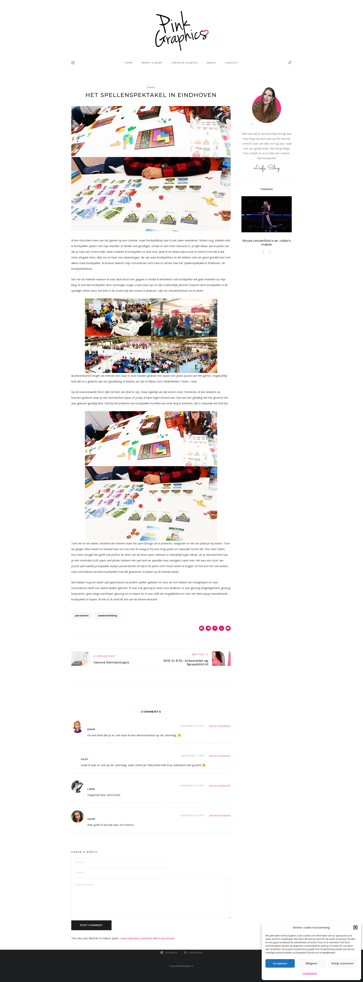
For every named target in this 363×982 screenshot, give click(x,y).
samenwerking (107, 615)
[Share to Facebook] (201, 628)
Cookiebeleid (309, 973)
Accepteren (280, 963)
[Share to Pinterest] (214, 628)
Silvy (84, 759)
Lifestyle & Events (184, 62)
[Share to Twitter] (208, 628)
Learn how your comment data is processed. (147, 938)
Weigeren (311, 963)
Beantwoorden (220, 726)
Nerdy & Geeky (152, 62)
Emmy (91, 729)
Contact (231, 62)
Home (129, 62)
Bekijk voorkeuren (342, 963)
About (211, 62)
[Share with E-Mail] (228, 628)
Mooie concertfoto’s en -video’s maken (266, 242)
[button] (355, 927)
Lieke (91, 789)
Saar (91, 818)
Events (151, 87)
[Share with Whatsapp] (221, 628)
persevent (81, 615)
